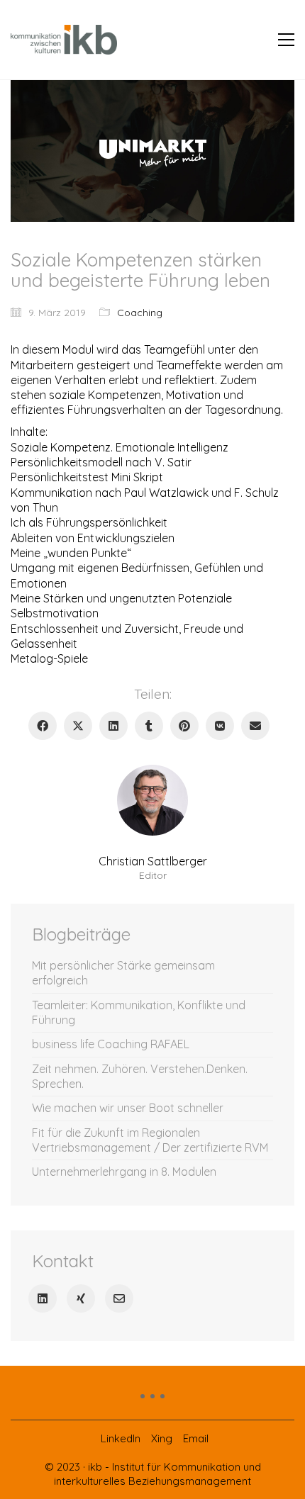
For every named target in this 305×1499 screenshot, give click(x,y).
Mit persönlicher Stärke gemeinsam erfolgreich (123, 972)
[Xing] (81, 1298)
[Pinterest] (184, 726)
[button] (286, 40)
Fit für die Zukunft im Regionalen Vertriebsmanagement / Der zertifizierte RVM (150, 1140)
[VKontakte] (220, 726)
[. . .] (152, 1401)
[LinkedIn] (113, 726)
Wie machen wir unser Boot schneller (127, 1108)
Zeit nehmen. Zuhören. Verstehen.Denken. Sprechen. (140, 1076)
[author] (152, 800)
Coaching (139, 312)
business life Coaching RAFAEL (110, 1044)
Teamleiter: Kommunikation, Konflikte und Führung (138, 1012)
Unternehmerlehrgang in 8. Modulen (124, 1171)
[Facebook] (42, 726)
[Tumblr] (149, 726)
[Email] (255, 726)
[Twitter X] (78, 726)
